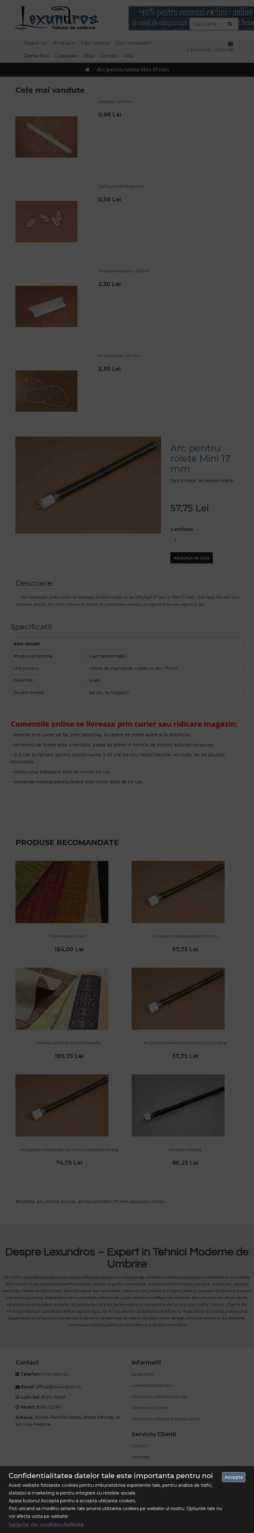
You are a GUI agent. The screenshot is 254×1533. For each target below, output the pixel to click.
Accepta (234, 1477)
